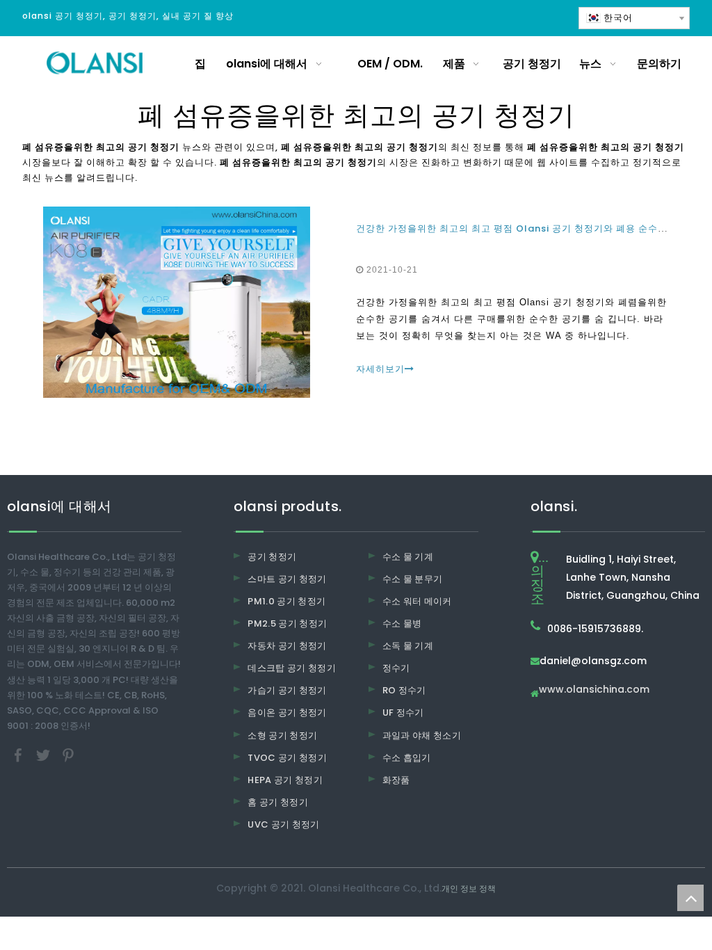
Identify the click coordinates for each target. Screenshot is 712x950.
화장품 (396, 780)
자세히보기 (380, 369)
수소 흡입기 (406, 757)
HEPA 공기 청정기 (285, 780)
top (690, 898)
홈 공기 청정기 (278, 802)
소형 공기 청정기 (282, 735)
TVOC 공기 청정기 (287, 757)
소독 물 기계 (407, 645)
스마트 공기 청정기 (287, 579)
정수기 (396, 668)
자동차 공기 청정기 (287, 645)
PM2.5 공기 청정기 (287, 623)
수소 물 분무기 (412, 579)
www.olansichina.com (594, 690)
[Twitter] (44, 754)
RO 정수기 (404, 690)
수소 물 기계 (407, 556)
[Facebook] (19, 754)
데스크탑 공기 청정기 (292, 668)
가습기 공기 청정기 (287, 690)
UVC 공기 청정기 (284, 824)
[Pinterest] (68, 754)
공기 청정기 (272, 556)
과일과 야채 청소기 (422, 735)
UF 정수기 (403, 712)
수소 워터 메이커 (417, 601)
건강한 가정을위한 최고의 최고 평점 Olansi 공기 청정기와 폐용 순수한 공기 (523, 228)
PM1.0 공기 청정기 (286, 601)
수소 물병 (402, 623)
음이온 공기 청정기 (287, 712)
